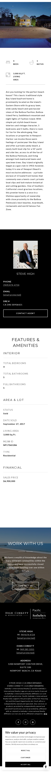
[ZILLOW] (32, 722)
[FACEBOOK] (18, 722)
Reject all (25, 750)
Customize (25, 757)
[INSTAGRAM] (25, 722)
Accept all (25, 764)
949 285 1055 (27, 649)
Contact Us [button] (25, 586)
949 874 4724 (28, 634)
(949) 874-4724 (11, 285)
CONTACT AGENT (25, 313)
